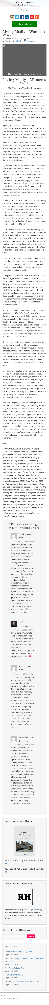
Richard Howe (24, 2)
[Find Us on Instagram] (12, 17)
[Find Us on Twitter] (17, 17)
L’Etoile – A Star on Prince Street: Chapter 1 (23, 981)
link (6, 863)
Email (3, 996)
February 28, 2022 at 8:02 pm (24, 745)
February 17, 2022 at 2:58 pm (24, 542)
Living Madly (17, 41)
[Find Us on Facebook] (22, 17)
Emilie (21, 622)
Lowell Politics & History (24, 5)
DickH (27, 39)
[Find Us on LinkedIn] (27, 17)
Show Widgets (24, 24)
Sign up (33, 909)
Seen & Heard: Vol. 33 (14, 974)
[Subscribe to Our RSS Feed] (37, 17)
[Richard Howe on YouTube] (32, 17)
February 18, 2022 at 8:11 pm (24, 630)
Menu (25, 10)
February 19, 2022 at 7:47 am (24, 674)
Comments (31, 41)
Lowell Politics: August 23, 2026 (18, 951)
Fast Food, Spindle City (14, 968)
